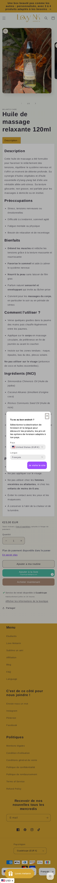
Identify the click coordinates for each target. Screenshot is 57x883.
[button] (47, 416)
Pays (12, 442)
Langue (13, 452)
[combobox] (26, 447)
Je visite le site (37, 465)
